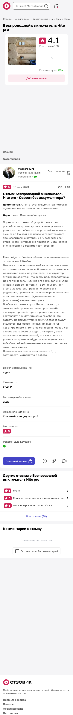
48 (68, 174)
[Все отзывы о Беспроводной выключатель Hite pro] (22, 51)
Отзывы (7, 18)
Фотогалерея (11, 158)
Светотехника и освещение (43, 18)
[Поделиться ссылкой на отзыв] (53, 461)
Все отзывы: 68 (49, 46)
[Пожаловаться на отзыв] (44, 461)
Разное (58, 18)
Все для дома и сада (22, 18)
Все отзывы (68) (36, 516)
